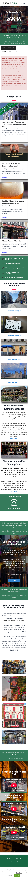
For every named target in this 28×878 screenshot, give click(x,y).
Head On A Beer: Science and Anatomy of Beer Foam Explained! (13, 203)
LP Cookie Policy (17, 858)
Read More (4, 140)
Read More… (14, 438)
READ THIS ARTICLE (14, 311)
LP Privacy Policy (14, 862)
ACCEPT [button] (17, 875)
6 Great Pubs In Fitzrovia (9, 51)
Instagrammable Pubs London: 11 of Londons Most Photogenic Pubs (14, 124)
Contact (8, 858)
